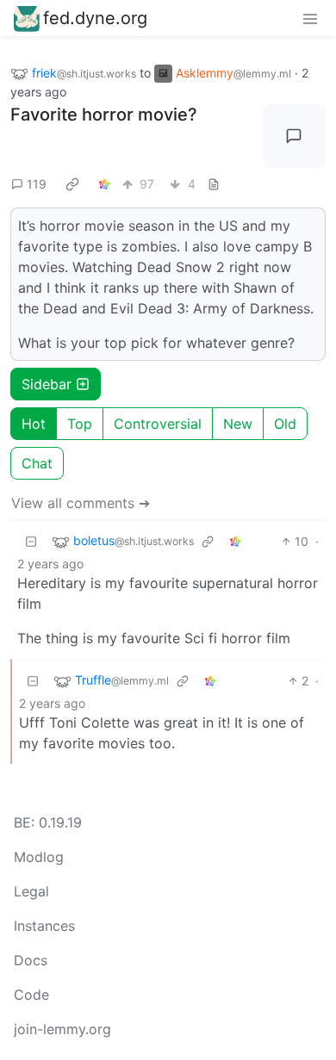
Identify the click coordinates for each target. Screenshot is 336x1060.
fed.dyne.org (95, 18)
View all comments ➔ (80, 502)
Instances (44, 925)
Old (285, 423)
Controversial (158, 423)
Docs (30, 960)
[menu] (310, 18)
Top (79, 423)
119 (37, 184)
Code (31, 994)
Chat (37, 463)
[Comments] (295, 136)
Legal (31, 891)
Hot (34, 423)
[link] (72, 184)
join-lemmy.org (62, 1029)
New (237, 423)
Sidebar (47, 384)
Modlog (39, 856)
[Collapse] (31, 541)
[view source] (213, 184)
